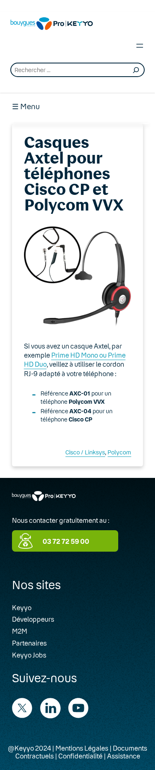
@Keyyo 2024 (29, 748)
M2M (19, 631)
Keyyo (21, 607)
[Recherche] (136, 70)
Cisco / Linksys (85, 452)
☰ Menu (26, 106)
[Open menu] (140, 46)
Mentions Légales (81, 748)
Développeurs (33, 619)
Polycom (119, 452)
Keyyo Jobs (29, 655)
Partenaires (29, 643)
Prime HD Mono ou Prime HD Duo (75, 359)
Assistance (123, 756)
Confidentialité (80, 756)
